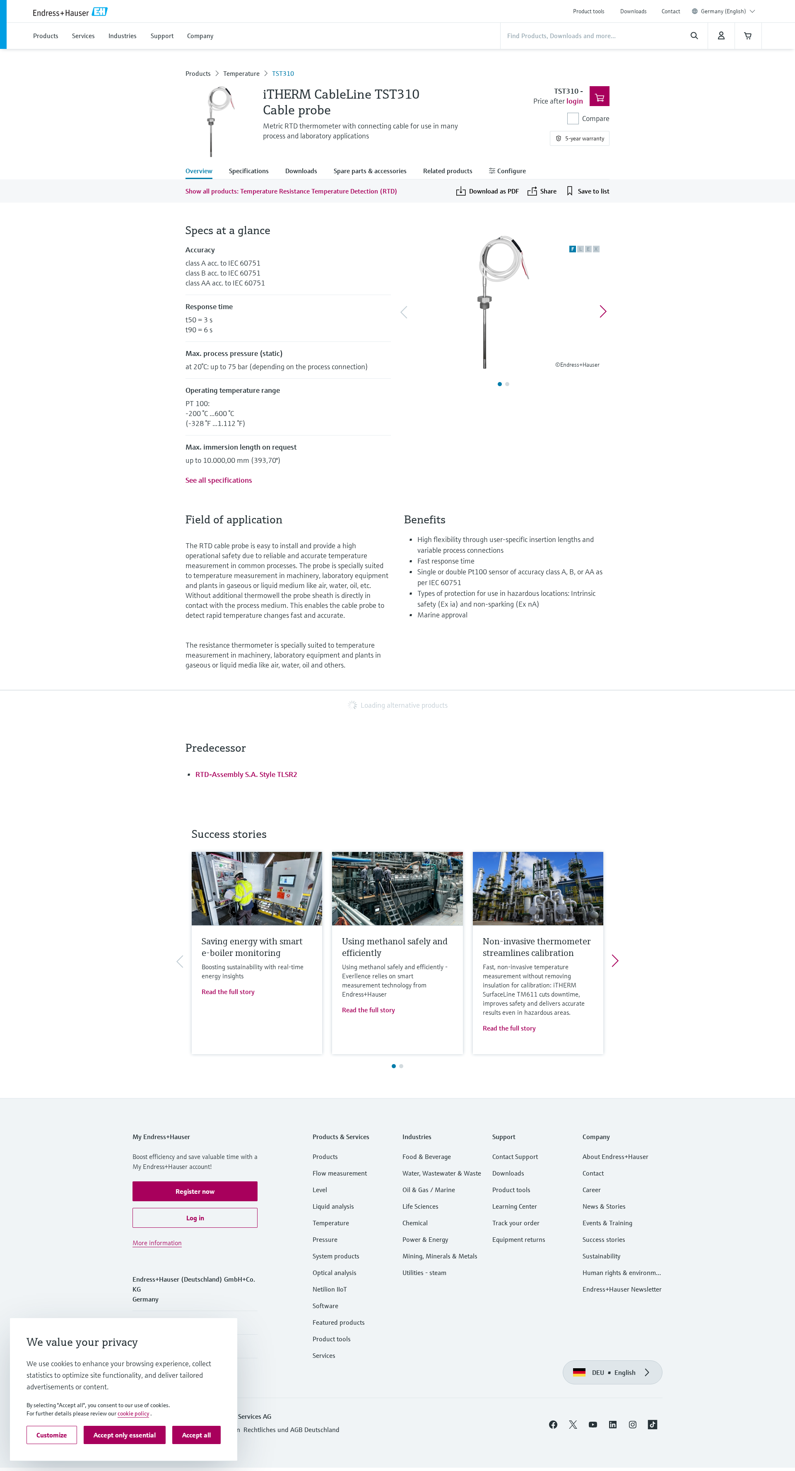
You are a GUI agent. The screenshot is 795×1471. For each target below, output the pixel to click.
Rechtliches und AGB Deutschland (291, 1429)
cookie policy (133, 1413)
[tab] (203, 171)
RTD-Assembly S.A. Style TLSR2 (246, 774)
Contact (671, 11)
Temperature (241, 73)
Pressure (325, 1239)
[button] (195, 1191)
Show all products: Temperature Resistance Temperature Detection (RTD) (292, 191)
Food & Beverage (426, 1156)
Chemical (415, 1223)
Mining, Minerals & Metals (439, 1256)
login (574, 101)
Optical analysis (335, 1272)
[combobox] (728, 11)
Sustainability (601, 1256)
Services (324, 1355)
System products (336, 1256)
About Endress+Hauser (615, 1156)
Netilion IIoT (330, 1289)
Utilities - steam (424, 1272)
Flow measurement (340, 1173)
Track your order (516, 1223)
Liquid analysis (333, 1206)
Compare (596, 118)
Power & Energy (425, 1239)
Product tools (589, 11)
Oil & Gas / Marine (428, 1190)
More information (157, 1243)
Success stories (604, 1239)
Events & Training (607, 1223)
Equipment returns (518, 1239)
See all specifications (219, 480)
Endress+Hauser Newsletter (622, 1289)
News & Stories (604, 1206)
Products (198, 73)
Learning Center (514, 1206)
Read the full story (228, 991)
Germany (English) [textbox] (723, 11)
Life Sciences (420, 1206)
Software (325, 1306)
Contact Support (515, 1156)
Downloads (633, 11)
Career (592, 1190)
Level (320, 1190)
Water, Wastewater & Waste (441, 1173)
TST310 (283, 73)
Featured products (339, 1322)
